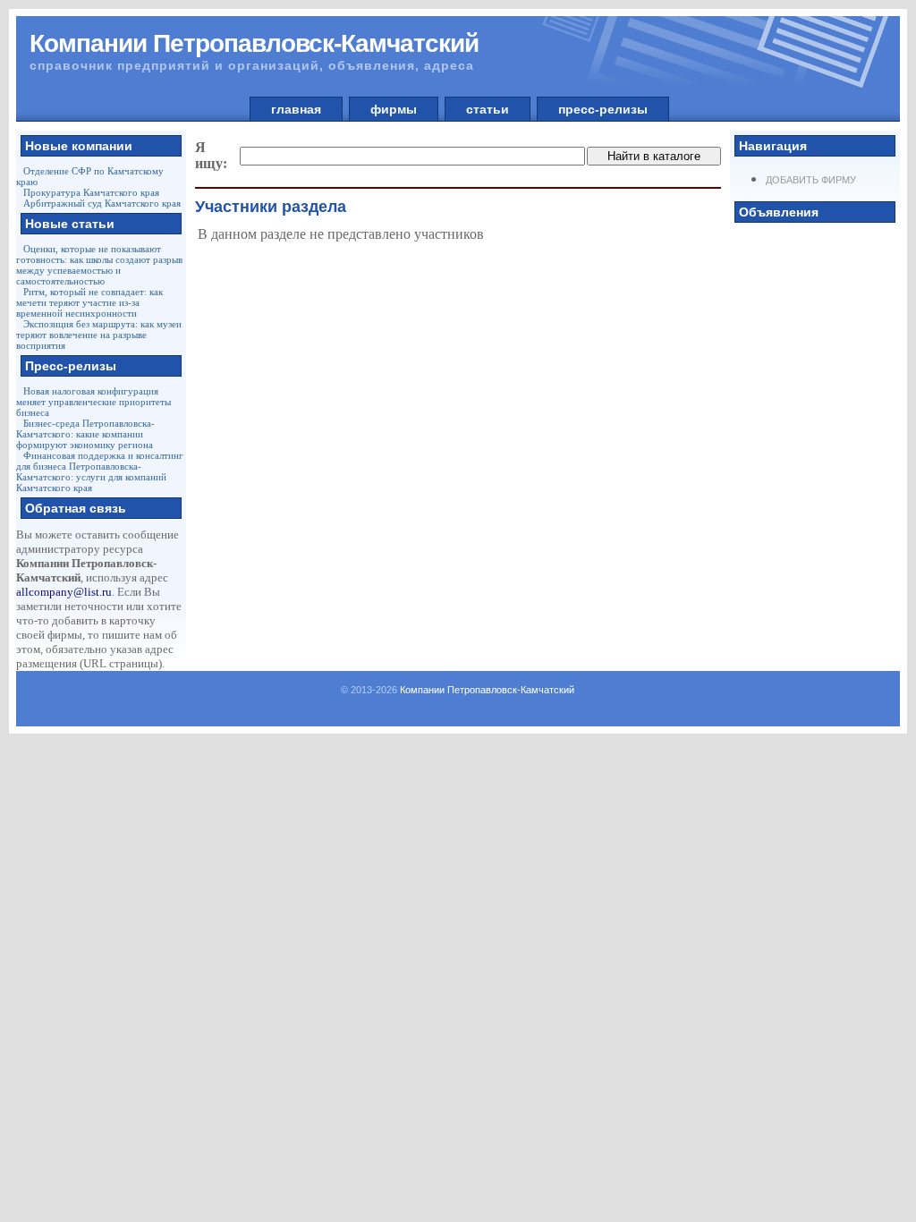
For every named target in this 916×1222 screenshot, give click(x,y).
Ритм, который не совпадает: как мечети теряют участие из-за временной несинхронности (89, 302)
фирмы (393, 109)
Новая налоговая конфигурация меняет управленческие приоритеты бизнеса (93, 402)
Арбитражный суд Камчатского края (102, 203)
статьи (487, 109)
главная (296, 109)
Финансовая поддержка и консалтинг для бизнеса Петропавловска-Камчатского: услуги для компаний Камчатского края (99, 471)
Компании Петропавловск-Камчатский (487, 689)
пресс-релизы (603, 109)
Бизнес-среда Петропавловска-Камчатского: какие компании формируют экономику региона (85, 434)
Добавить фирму (811, 179)
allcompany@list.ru (64, 591)
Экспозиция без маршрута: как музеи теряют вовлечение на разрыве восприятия (99, 334)
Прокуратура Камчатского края (91, 192)
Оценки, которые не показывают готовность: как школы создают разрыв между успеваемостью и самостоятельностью (99, 264)
